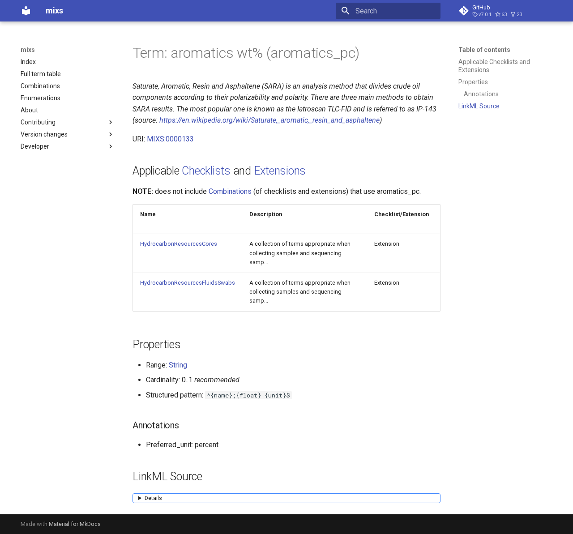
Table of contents (484, 49)
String (178, 365)
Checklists (206, 170)
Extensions (280, 170)
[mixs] (26, 11)
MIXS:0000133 (170, 139)
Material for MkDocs (75, 524)
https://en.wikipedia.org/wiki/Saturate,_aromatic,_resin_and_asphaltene (269, 120)
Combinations (230, 191)
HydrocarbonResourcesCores (178, 243)
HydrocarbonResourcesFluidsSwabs (187, 282)
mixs (28, 49)
